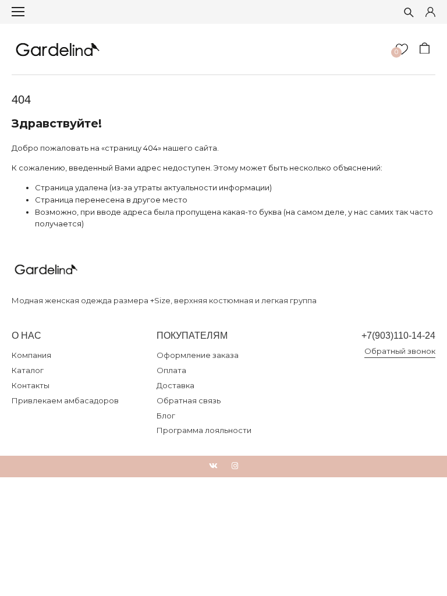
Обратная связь (189, 400)
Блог (166, 415)
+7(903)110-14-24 (398, 335)
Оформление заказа (198, 355)
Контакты (30, 385)
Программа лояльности (204, 430)
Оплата (171, 370)
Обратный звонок (399, 351)
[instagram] (235, 466)
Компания (31, 355)
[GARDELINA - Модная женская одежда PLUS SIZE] (58, 49)
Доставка (175, 385)
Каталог (28, 370)
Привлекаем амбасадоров (65, 400)
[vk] (213, 466)
